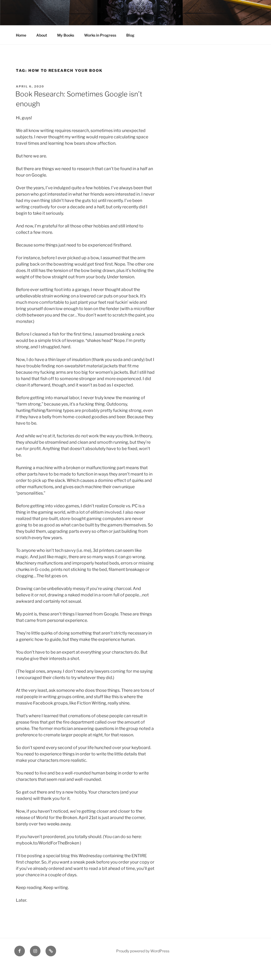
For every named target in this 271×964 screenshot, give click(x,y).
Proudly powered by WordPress (142, 951)
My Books (65, 35)
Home (21, 35)
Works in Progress (100, 35)
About (41, 35)
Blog (130, 35)
